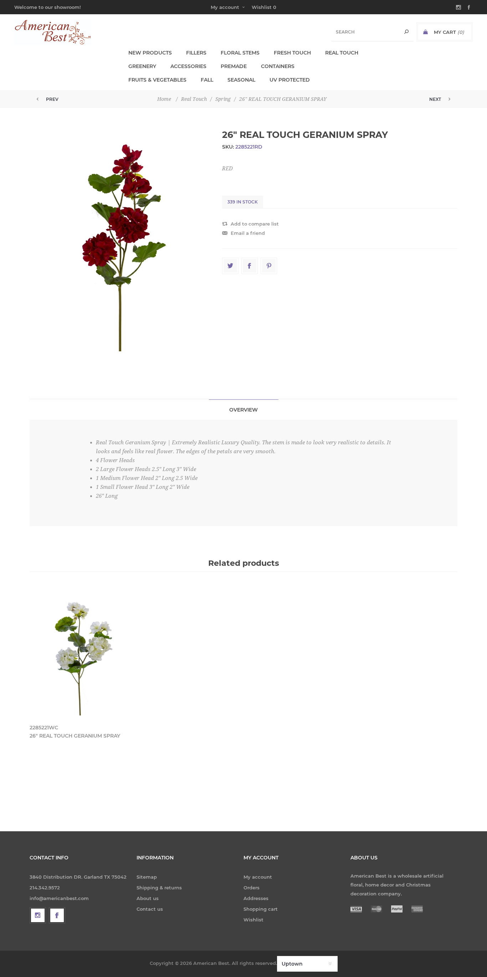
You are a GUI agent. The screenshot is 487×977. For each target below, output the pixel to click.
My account (225, 7)
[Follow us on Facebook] (57, 915)
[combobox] (373, 31)
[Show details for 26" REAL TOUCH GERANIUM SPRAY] (80, 652)
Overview (243, 410)
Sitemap (147, 877)
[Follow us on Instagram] (38, 915)
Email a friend (248, 233)
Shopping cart (261, 909)
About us (148, 898)
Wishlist (253, 919)
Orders (252, 887)
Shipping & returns (159, 887)
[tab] (243, 409)
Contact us (150, 909)
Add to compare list (255, 224)
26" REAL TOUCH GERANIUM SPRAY (75, 736)
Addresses (256, 898)
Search (406, 31)
